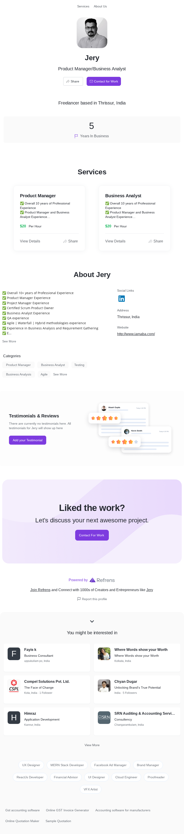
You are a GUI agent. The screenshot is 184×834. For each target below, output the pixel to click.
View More (92, 745)
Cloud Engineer (126, 777)
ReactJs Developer (30, 777)
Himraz (30, 713)
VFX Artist (91, 789)
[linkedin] (122, 298)
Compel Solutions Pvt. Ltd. (47, 681)
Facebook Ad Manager (110, 765)
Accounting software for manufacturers (122, 810)
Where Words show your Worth (141, 650)
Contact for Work (106, 81)
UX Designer (31, 765)
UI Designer (96, 777)
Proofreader (156, 777)
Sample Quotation (58, 821)
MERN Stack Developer (67, 765)
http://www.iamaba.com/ (136, 334)
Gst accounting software (22, 810)
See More (9, 341)
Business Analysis (18, 374)
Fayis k (30, 650)
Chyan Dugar (125, 681)
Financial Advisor (66, 777)
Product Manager (18, 365)
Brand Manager (148, 765)
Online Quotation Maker (22, 821)
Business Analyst (53, 365)
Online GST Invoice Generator (67, 810)
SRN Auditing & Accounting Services (145, 713)
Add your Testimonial (27, 440)
